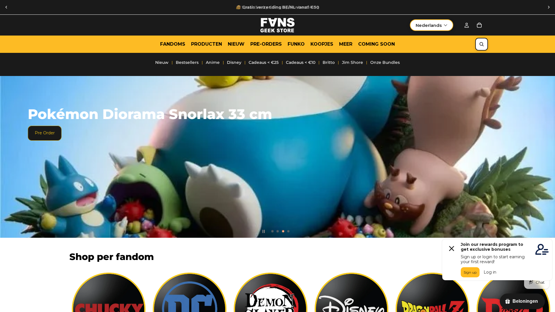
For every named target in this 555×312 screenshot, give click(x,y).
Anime (213, 62)
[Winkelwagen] (479, 25)
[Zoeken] (481, 44)
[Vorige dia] (6, 7)
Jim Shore (352, 62)
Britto (329, 62)
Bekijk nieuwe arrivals (159, 161)
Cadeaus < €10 (300, 62)
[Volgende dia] (548, 7)
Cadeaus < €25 (264, 62)
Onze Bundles (385, 62)
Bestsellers (187, 62)
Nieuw (162, 62)
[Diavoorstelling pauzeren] (264, 231)
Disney (234, 62)
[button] (431, 25)
